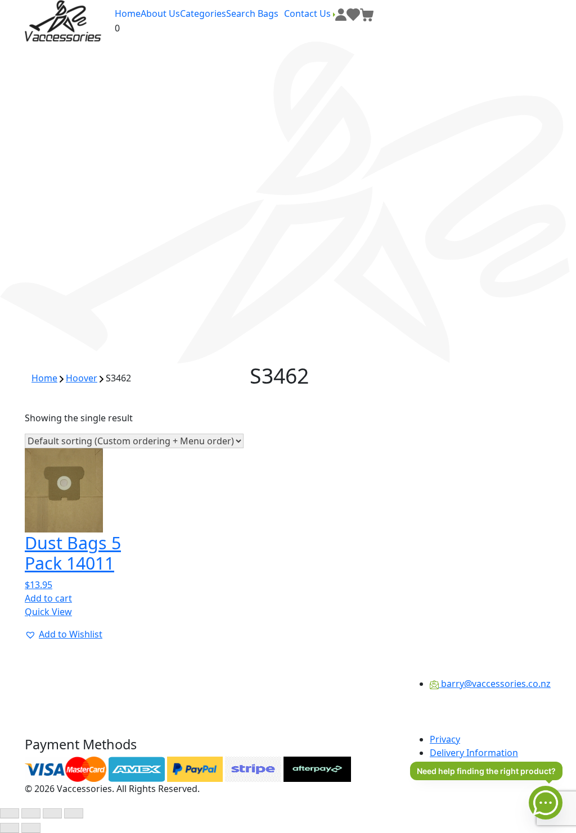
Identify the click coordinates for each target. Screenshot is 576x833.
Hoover (81, 378)
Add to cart (48, 598)
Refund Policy (459, 766)
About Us (160, 13)
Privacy (445, 739)
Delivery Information (474, 752)
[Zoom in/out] (9, 813)
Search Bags (252, 13)
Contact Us (308, 13)
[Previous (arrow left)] (9, 828)
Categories (203, 13)
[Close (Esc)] (73, 813)
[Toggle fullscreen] (30, 813)
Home (128, 13)
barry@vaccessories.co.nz (495, 683)
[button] (63, 634)
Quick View (48, 612)
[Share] (52, 813)
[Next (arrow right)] (30, 828)
